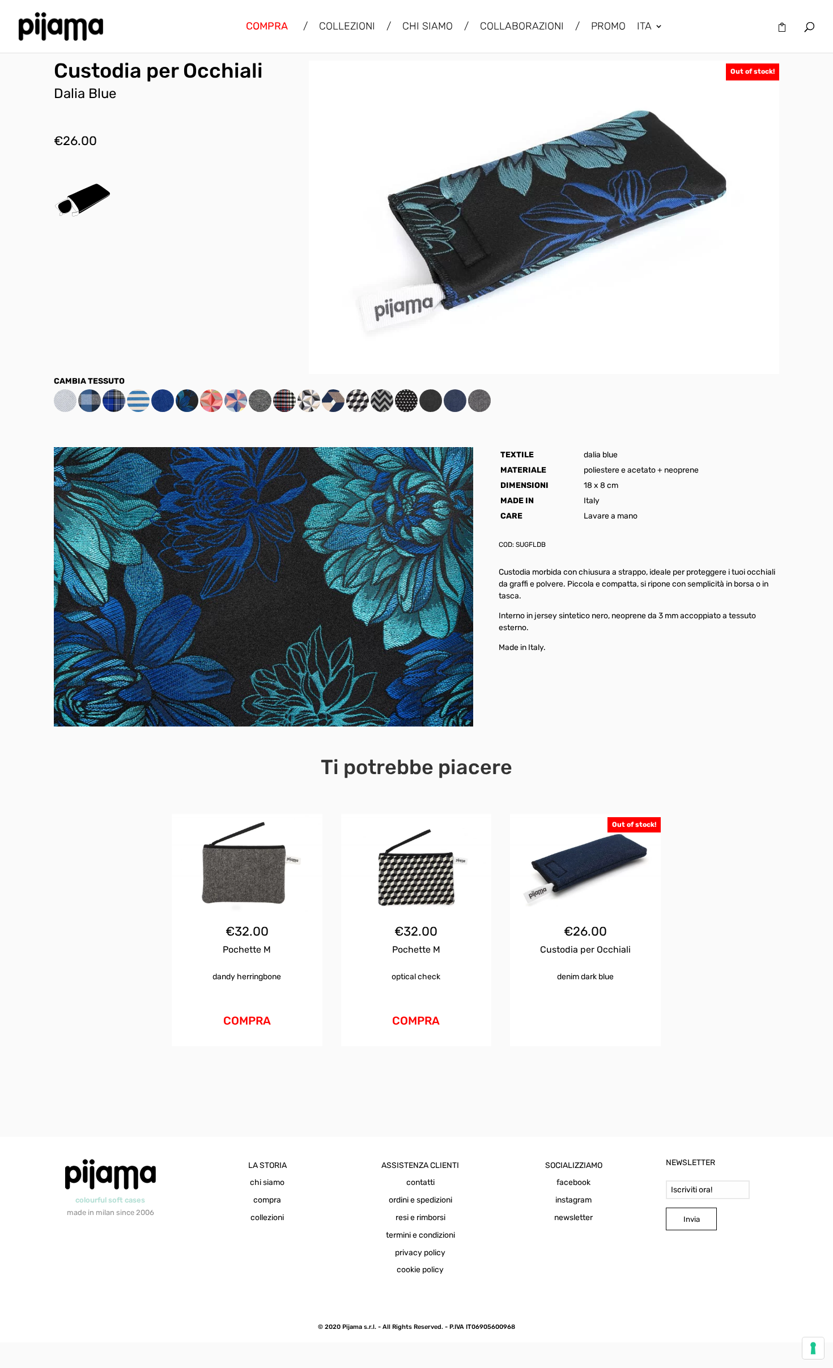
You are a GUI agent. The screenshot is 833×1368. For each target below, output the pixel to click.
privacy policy (420, 1252)
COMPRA (247, 1020)
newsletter (573, 1217)
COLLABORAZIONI (522, 27)
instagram (573, 1200)
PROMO (608, 27)
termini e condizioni (420, 1235)
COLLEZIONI (347, 27)
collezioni (267, 1217)
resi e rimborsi (420, 1217)
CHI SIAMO (427, 27)
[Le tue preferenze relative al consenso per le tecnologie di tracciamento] (813, 1348)
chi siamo (267, 1182)
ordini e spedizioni (420, 1200)
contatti (420, 1182)
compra (267, 1200)
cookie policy (420, 1269)
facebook (573, 1182)
